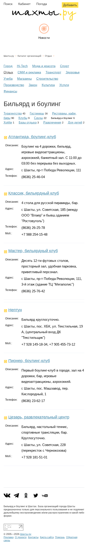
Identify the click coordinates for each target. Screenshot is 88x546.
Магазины (24, 78)
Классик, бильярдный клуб (33, 193)
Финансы (10, 91)
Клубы (23, 118)
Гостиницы (37, 113)
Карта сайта (47, 537)
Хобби (8, 122)
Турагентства (13, 113)
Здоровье (73, 72)
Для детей (75, 122)
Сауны (38, 118)
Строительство (47, 78)
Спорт (64, 66)
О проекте (21, 537)
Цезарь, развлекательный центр (38, 417)
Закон (33, 85)
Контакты (33, 537)
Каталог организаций (29, 56)
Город (8, 66)
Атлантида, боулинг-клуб (32, 137)
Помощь (60, 537)
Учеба (8, 78)
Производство (14, 85)
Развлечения (52, 122)
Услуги (64, 85)
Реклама (9, 537)
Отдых (48, 56)
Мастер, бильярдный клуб (33, 251)
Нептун (15, 310)
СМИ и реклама (29, 72)
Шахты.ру (9, 56)
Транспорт (53, 72)
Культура (48, 85)
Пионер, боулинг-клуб (29, 360)
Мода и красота (44, 66)
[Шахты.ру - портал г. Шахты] (44, 19)
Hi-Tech (22, 66)
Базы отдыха (28, 122)
